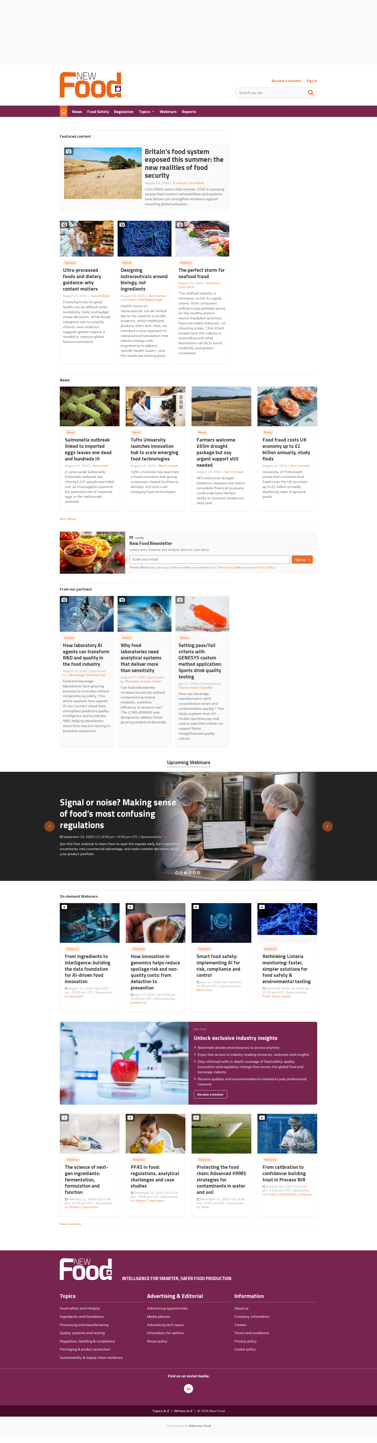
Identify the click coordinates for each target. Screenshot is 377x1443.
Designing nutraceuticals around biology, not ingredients (144, 279)
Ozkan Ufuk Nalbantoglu (145, 300)
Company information (251, 1316)
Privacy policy (245, 1341)
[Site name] (90, 96)
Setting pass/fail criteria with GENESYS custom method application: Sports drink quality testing (199, 660)
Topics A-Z (160, 1411)
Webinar (73, 949)
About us (241, 1308)
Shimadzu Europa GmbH (143, 681)
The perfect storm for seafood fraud (201, 273)
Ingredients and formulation (82, 1316)
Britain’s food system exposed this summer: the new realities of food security (184, 163)
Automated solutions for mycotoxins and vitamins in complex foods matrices (113, 811)
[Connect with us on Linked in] (188, 1388)
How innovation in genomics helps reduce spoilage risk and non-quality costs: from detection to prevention (155, 971)
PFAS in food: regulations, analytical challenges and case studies (155, 1176)
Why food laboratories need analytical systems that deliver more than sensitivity (141, 657)
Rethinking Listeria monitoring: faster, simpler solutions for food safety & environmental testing (286, 968)
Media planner (158, 1316)
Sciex (205, 1207)
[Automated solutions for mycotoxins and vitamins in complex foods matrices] (189, 872)
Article (126, 263)
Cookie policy (245, 1349)
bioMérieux (139, 1003)
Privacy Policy (266, 567)
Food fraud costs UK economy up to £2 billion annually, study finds (286, 449)
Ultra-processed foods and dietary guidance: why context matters (82, 279)
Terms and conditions (251, 1333)
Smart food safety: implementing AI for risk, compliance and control (218, 965)
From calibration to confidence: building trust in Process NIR (284, 1173)
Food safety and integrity (80, 1308)
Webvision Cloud (200, 1426)
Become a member (287, 80)
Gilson (162, 835)
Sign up (300, 559)
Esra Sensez (157, 296)
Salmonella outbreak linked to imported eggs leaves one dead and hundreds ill (88, 449)
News (71, 432)
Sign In (312, 80)
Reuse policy (157, 1341)
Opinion (70, 263)
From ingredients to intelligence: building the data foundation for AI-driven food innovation (87, 968)
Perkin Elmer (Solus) (276, 996)
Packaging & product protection (85, 1349)
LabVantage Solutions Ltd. (86, 675)
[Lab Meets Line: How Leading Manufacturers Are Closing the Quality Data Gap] (181, 872)
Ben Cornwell (168, 466)
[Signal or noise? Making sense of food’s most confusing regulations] (185, 872)
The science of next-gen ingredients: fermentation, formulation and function (86, 1179)
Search (310, 91)
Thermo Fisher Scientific (195, 688)
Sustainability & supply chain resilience (91, 1357)
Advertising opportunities (167, 1308)
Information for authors (165, 1333)
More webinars (70, 1224)
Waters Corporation (84, 1207)
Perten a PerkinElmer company (289, 1194)
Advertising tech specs (165, 1325)
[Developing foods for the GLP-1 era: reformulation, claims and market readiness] (198, 872)
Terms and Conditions (231, 567)
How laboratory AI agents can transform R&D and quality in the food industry (86, 654)
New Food (100, 466)
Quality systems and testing (82, 1333)
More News (68, 519)
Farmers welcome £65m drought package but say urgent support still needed (217, 452)
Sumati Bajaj (100, 296)
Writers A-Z (183, 1411)
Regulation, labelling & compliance (87, 1341)
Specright (76, 996)
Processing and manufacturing (84, 1325)
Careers (240, 1325)
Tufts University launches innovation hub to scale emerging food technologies (154, 449)
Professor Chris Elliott (188, 183)
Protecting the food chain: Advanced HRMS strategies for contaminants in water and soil (221, 1179)
